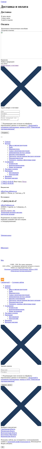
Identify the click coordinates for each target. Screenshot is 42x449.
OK (3, 447)
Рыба (11, 147)
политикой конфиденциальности (18, 442)
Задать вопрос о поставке (9, 65)
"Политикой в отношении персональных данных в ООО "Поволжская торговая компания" (20, 127)
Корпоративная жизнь (16, 165)
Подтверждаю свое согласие (20, 126)
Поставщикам (14, 173)
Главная (3, 2)
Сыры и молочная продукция (19, 151)
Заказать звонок (6, 210)
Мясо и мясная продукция (18, 145)
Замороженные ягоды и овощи (19, 152)
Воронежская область (8, 436)
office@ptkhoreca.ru (7, 205)
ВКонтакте (4, 248)
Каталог (7, 143)
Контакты (8, 176)
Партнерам (9, 171)
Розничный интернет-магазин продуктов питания (11, 213)
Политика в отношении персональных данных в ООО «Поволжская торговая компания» (21, 270)
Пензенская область (8, 431)
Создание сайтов (18, 282)
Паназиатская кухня (16, 158)
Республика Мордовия (9, 434)
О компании (9, 162)
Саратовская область (8, 429)
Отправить (5, 132)
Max (2, 260)
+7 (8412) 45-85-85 (7, 181)
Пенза (24, 181)
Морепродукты (14, 149)
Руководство (13, 163)
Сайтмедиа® (5, 282)
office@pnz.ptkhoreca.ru (9, 191)
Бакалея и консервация (17, 154)
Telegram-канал (6, 235)
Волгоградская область (9, 433)
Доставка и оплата (11, 169)
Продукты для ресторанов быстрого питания (24, 156)
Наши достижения (15, 167)
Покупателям (13, 174)
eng (13, 210)
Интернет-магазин (11, 178)
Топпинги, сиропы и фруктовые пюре (22, 160)
